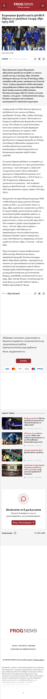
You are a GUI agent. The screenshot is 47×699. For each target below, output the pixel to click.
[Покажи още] (23, 692)
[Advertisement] (23, 583)
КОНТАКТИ (22, 645)
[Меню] (42, 5)
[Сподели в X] (43, 59)
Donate (23, 360)
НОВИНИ (5, 59)
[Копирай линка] (35, 59)
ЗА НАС (14, 645)
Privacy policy (39, 660)
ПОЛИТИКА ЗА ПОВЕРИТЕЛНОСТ (23, 649)
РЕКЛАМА (31, 645)
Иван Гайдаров (14, 293)
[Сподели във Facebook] (39, 59)
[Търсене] (4, 5)
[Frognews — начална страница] (23, 630)
